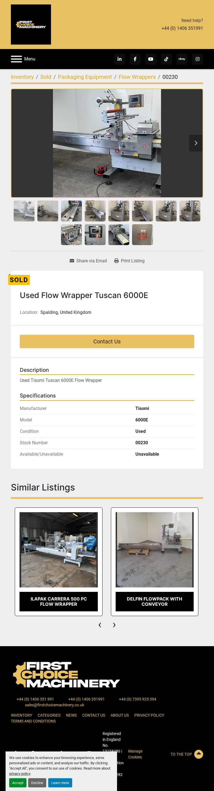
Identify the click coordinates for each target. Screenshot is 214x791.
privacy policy (19, 774)
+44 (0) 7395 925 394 (137, 699)
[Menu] (16, 59)
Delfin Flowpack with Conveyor (58, 601)
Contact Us (107, 341)
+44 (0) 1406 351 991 (35, 699)
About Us (120, 715)
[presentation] (99, 624)
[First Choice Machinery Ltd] (66, 674)
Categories (49, 715)
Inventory (21, 715)
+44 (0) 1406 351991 (182, 28)
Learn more (60, 783)
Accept (17, 783)
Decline (37, 783)
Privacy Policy (149, 715)
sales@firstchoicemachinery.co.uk (54, 705)
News (71, 715)
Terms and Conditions (33, 721)
